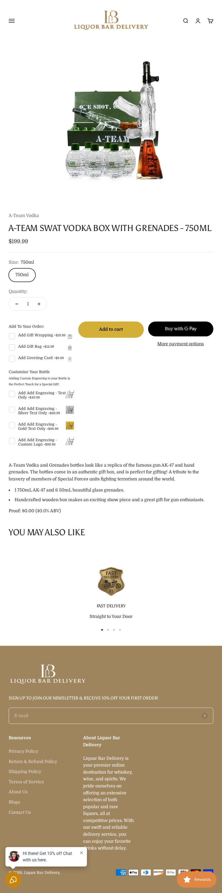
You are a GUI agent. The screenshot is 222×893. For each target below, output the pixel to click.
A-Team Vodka (24, 215)
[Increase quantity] (39, 303)
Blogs (14, 802)
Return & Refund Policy (33, 761)
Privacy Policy (23, 751)
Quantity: (18, 291)
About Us (18, 792)
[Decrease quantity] (17, 303)
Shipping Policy (25, 771)
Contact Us (20, 812)
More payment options (180, 344)
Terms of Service (26, 782)
